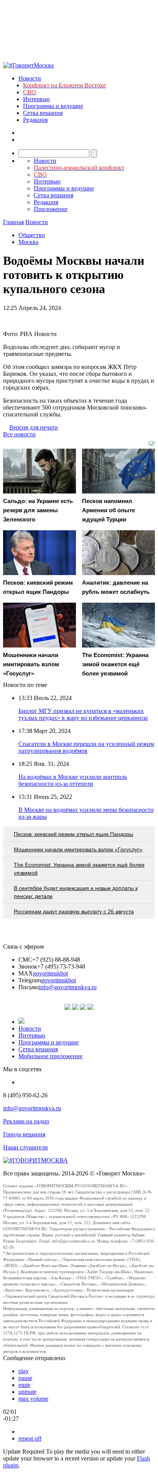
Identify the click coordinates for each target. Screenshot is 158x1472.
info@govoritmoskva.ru (68, 987)
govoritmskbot (50, 973)
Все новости (19, 434)
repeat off (29, 1438)
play (23, 1371)
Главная (13, 222)
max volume (33, 1398)
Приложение (50, 209)
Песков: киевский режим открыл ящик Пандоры (73, 834)
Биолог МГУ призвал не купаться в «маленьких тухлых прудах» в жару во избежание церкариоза (83, 714)
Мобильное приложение (50, 1056)
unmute (27, 1391)
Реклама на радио (26, 1121)
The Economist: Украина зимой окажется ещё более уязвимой (79, 869)
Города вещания (24, 1134)
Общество (31, 235)
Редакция (35, 119)
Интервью (36, 99)
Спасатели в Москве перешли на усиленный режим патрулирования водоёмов (86, 747)
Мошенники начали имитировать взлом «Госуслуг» (78, 849)
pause (25, 1378)
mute (24, 1385)
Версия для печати (33, 427)
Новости (29, 78)
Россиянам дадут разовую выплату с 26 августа (74, 911)
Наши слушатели (25, 1147)
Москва (28, 242)
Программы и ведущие (53, 106)
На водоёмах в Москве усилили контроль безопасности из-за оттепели (72, 780)
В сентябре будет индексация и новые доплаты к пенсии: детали (76, 892)
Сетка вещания (43, 113)
